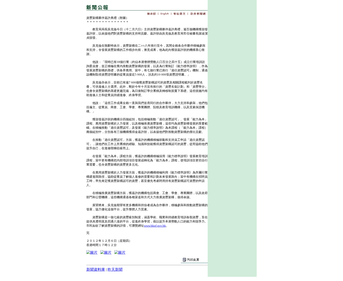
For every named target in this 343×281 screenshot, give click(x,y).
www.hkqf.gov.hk (155, 225)
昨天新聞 (115, 269)
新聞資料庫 (95, 269)
